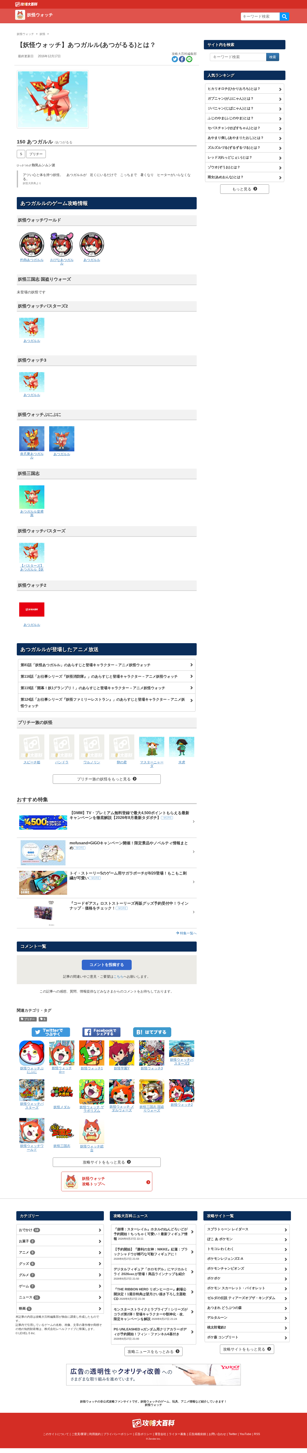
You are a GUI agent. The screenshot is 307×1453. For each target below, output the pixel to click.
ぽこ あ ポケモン (220, 1239)
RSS (257, 1434)
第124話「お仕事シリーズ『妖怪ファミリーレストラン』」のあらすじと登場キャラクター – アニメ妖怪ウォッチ (103, 702)
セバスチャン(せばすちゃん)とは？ (234, 128)
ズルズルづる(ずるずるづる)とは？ (234, 147)
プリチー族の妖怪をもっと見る (104, 779)
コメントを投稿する (106, 965)
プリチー (36, 154)
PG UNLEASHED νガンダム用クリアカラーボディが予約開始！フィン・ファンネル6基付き (150, 1333)
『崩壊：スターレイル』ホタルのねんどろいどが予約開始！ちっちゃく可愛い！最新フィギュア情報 (151, 1234)
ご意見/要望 (79, 1434)
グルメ (26, 1275)
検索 (284, 16)
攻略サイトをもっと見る (104, 1162)
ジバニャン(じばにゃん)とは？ (231, 108)
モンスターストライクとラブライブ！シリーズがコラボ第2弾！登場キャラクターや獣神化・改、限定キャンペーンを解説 (151, 1314)
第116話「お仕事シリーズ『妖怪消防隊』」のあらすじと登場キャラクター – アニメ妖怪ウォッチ (99, 676)
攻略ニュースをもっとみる (151, 1352)
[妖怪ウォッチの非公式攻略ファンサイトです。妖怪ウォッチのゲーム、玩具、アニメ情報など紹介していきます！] (26, 4)
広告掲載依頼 (197, 1434)
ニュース (28, 1297)
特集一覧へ (188, 933)
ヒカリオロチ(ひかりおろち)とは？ (234, 89)
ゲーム (26, 1286)
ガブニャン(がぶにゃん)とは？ (231, 98)
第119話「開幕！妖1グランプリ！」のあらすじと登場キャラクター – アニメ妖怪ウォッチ (93, 688)
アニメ (26, 1252)
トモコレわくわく (220, 1249)
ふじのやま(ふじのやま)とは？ (231, 118)
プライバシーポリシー (117, 1434)
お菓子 (26, 1241)
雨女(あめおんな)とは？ (226, 177)
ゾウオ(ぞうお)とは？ (224, 167)
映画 (24, 1308)
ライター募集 (177, 1434)
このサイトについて (56, 1434)
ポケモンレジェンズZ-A (225, 1258)
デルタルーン (217, 1317)
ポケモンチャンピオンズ (225, 1268)
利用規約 (95, 1434)
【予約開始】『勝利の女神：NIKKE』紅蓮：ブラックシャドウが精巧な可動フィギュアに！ (151, 1253)
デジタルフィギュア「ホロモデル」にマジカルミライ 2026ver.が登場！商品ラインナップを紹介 (151, 1273)
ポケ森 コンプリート (222, 1337)
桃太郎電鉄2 (216, 1327)
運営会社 (160, 1434)
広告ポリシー (143, 1434)
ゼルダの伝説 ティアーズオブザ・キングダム (241, 1298)
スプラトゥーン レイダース (227, 1229)
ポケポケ (214, 1278)
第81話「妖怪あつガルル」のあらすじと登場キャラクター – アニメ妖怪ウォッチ (86, 665)
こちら (118, 976)
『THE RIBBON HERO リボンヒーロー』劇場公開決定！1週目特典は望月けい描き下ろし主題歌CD (150, 1294)
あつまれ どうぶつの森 (224, 1308)
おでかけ (28, 1230)
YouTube (245, 1434)
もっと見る (241, 189)
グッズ (26, 1264)
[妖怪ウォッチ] (84, 20)
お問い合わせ (217, 1434)
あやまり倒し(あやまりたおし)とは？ (236, 138)
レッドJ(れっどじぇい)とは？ (230, 157)
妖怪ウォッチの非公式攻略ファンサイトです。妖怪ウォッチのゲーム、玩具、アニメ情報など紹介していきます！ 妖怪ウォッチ (153, 1403)
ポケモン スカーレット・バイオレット (236, 1288)
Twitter (233, 1434)
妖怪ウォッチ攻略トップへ (93, 1181)
